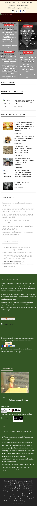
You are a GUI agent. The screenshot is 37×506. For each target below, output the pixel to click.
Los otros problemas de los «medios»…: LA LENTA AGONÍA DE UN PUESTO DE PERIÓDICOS (24, 161)
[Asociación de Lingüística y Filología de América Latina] (4, 410)
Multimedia (9, 25)
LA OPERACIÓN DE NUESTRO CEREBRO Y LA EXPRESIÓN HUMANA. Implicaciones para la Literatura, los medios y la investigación (24, 126)
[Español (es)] (4, 14)
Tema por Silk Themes (18, 503)
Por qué (29, 2)
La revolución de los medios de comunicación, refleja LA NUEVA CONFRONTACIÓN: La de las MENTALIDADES (18, 250)
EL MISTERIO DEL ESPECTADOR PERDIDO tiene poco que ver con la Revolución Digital (17, 264)
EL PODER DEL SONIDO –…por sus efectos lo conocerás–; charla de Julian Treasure (28, 36)
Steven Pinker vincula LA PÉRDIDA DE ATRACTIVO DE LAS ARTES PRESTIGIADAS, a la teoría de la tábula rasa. (28, 64)
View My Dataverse (8, 319)
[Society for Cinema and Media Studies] (7, 418)
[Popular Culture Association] (18, 418)
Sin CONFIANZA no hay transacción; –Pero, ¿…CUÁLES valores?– (9, 36)
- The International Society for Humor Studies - (17, 414)
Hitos (13, 2)
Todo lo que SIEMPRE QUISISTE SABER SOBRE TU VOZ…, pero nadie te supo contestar (24, 102)
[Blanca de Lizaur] (7, 324)
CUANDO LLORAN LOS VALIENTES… (22, 183)
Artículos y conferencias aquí (18, 5)
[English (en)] (11, 14)
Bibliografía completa (14, 8)
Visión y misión (21, 2)
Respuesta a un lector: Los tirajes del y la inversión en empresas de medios (24, 138)
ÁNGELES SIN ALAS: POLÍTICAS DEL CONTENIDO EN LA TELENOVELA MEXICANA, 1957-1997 (24, 149)
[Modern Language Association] (14, 410)
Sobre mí (8, 2)
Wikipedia (26, 8)
